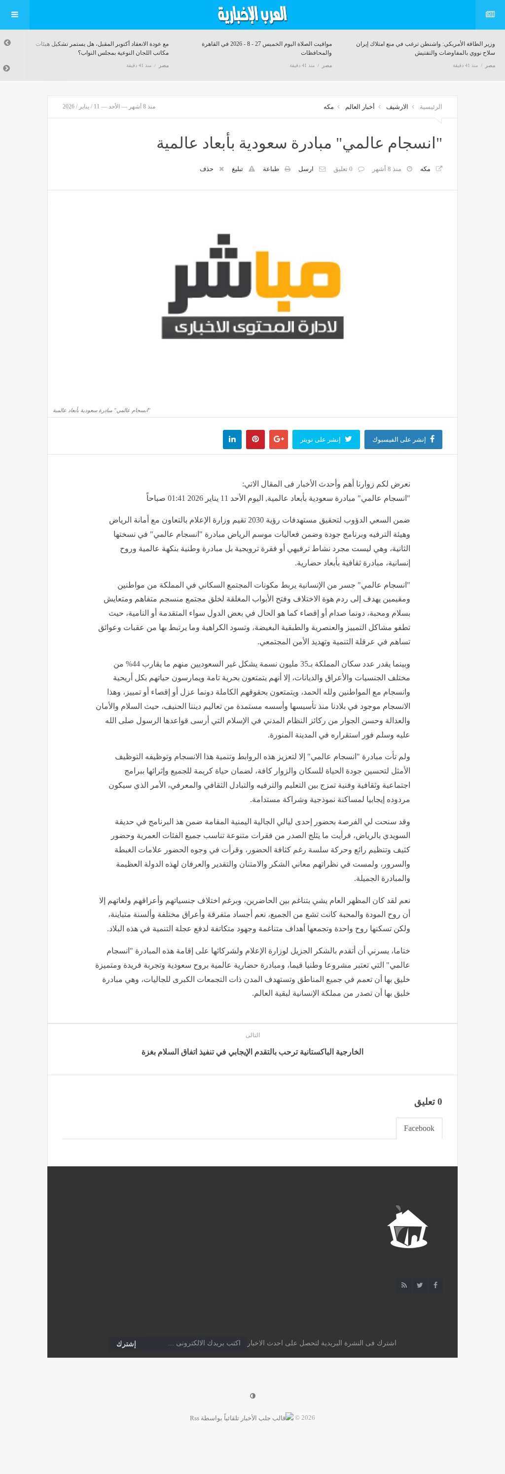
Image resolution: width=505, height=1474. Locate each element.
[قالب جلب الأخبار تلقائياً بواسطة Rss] (241, 1417)
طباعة (271, 169)
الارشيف (397, 106)
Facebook (419, 1128)
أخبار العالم (360, 106)
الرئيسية (431, 106)
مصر (164, 65)
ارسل (306, 169)
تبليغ (237, 169)
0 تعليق (343, 169)
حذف (207, 169)
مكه (329, 106)
